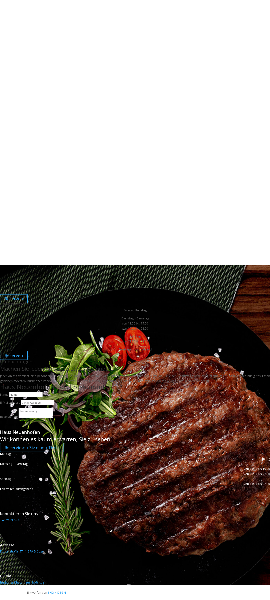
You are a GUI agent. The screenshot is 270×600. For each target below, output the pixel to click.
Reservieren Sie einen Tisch (32, 447)
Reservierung (9, 417)
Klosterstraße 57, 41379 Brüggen (22, 551)
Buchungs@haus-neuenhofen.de (22, 582)
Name (4, 394)
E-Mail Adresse (10, 402)
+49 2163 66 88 (10, 520)
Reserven (14, 298)
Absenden (15, 424)
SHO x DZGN (57, 592)
